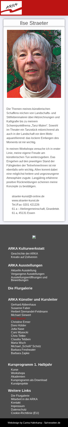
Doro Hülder (18, 325)
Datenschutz (19, 409)
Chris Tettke (18, 335)
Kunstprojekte (19, 383)
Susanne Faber (20, 308)
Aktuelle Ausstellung (23, 270)
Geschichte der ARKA (24, 253)
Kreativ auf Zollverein (24, 257)
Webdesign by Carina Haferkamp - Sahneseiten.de (34, 422)
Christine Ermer (20, 321)
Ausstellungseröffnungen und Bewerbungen (29, 279)
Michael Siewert (21, 315)
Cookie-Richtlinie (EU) (25, 413)
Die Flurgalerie (20, 288)
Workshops (18, 373)
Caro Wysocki (19, 332)
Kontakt (15, 402)
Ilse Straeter (18, 318)
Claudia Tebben (21, 339)
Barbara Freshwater (23, 349)
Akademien (18, 376)
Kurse (14, 369)
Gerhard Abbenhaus (23, 304)
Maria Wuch (18, 342)
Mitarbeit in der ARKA (24, 399)
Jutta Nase (17, 328)
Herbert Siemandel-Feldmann (29, 311)
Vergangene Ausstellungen (27, 273)
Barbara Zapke (20, 353)
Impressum (18, 406)
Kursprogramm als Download (29, 380)
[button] (62, 8)
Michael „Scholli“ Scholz (26, 346)
